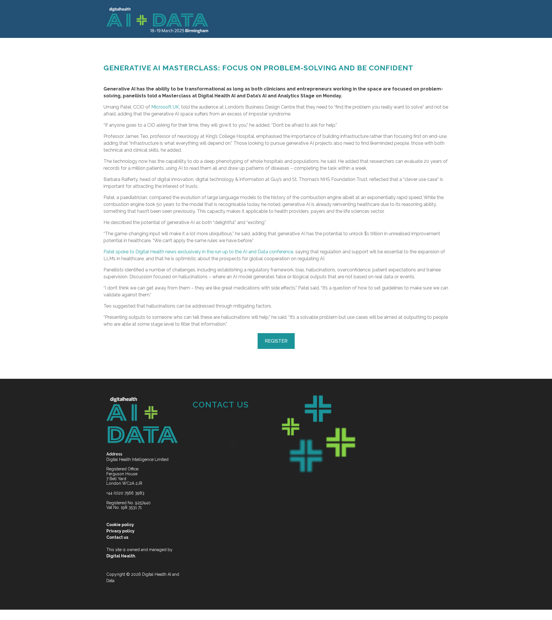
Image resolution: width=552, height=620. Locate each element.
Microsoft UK (165, 107)
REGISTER (276, 341)
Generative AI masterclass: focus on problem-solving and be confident (258, 67)
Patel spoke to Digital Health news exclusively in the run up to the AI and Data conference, (198, 251)
